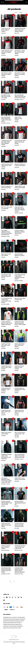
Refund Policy (18, 641)
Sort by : (16, 12)
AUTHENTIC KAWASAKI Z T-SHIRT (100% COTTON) (14, 2)
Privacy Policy (12, 641)
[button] (1, 2)
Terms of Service (6, 641)
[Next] (17, 581)
